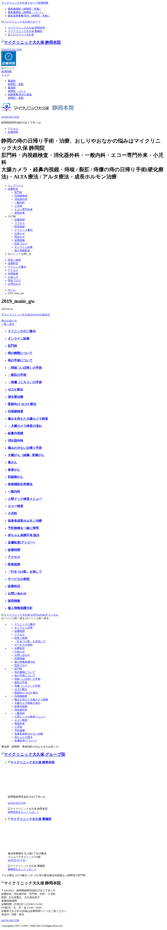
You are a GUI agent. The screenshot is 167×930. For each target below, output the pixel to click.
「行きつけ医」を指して (25, 571)
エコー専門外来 (23, 209)
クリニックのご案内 (22, 331)
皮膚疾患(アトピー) (21, 542)
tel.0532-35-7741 (17, 860)
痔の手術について (20, 360)
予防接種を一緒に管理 (23, 528)
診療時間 (13, 132)
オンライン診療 (23, 247)
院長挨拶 (19, 226)
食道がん (14, 469)
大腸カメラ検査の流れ (27, 703)
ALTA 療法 (15, 389)
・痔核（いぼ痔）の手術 (25, 367)
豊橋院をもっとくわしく (22, 869)
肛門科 (18, 192)
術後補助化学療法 (20, 484)
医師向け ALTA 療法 (22, 404)
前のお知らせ (9, 320)
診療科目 (13, 189)
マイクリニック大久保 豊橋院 (25, 31)
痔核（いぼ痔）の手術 (27, 679)
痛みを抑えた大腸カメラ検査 (28, 418)
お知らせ (19, 233)
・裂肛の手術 (17, 375)
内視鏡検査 (20, 195)
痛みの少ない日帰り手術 (25, 448)
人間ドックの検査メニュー (30, 716)
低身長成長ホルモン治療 (25, 520)
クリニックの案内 (24, 624)
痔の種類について (20, 353)
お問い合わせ (17, 593)
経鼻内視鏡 (15, 433)
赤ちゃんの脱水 (23, 737)
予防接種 (19, 730)
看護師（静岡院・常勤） (25, 8)
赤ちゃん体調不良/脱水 (24, 535)
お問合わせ (14, 284)
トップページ (15, 185)
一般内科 (19, 202)
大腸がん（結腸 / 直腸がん (26, 455)
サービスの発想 (19, 579)
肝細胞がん (15, 477)
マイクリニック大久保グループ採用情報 (24, 2)
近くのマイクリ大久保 (21, 34)
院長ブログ (20, 243)
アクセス (13, 128)
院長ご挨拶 (14, 260)
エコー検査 (15, 506)
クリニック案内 (23, 230)
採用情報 (19, 240)
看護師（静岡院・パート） (26, 12)
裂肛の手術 (20, 682)
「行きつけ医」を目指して (30, 641)
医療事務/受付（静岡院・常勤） (29, 15)
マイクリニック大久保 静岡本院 (26, 27)
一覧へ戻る (7, 324)
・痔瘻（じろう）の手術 (25, 382)
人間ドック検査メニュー (25, 499)
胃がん (12, 462)
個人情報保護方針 (20, 608)
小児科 (18, 206)
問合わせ (19, 236)
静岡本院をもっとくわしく (23, 812)
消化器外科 (20, 199)
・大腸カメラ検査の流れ (25, 426)
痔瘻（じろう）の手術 (27, 685)
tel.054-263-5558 (10, 117)
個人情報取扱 (22, 250)
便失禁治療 (15, 397)
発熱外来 (19, 212)
